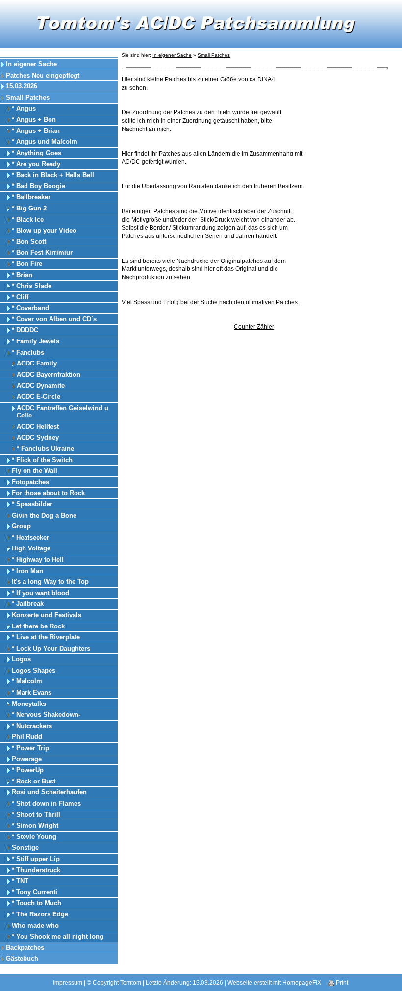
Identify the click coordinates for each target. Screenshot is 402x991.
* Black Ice (28, 219)
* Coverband (30, 308)
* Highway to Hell (38, 559)
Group (21, 526)
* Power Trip (30, 748)
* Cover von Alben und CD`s (54, 319)
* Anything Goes (36, 152)
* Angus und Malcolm (44, 141)
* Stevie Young (34, 836)
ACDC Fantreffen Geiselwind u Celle (62, 411)
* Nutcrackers (32, 726)
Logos (21, 659)
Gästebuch (22, 958)
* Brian (22, 275)
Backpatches (25, 947)
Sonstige (25, 847)
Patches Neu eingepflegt (42, 75)
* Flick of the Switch (42, 460)
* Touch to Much (36, 903)
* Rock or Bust (33, 781)
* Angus (24, 108)
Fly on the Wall (34, 470)
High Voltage (31, 548)
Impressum (67, 982)
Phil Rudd (27, 736)
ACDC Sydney (38, 437)
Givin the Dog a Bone (44, 515)
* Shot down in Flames (46, 803)
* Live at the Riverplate (46, 637)
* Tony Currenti (34, 892)
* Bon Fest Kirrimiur (42, 252)
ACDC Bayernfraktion (48, 374)
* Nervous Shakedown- (46, 714)
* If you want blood (40, 593)
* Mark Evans (31, 692)
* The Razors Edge (40, 914)
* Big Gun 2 (29, 208)
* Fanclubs (28, 352)
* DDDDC (25, 330)
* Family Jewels (35, 341)
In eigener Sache (31, 64)
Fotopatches (30, 482)
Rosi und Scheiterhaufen (49, 792)
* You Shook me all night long (57, 936)
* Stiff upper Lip (36, 858)
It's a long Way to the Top (50, 581)
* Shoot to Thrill (36, 814)
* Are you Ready (36, 164)
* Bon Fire (27, 263)
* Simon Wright (35, 825)
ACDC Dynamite (41, 385)
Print (341, 982)
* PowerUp (28, 770)
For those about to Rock (48, 492)
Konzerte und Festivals (46, 615)
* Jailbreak (28, 603)
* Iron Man (27, 570)
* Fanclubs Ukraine (45, 448)
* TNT (20, 881)
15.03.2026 (21, 86)
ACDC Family (37, 363)
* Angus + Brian (36, 130)
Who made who (35, 925)
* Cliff (20, 297)
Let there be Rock (38, 626)
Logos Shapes (33, 670)
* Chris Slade (31, 285)
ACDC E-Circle (38, 396)
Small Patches (28, 97)
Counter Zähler (254, 326)
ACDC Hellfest (38, 426)
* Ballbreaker (31, 197)
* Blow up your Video (44, 230)
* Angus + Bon (34, 119)
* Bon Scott (29, 241)
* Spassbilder (32, 504)
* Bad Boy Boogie (38, 186)
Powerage (27, 759)
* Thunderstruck (36, 870)
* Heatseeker (30, 537)
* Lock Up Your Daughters (51, 648)
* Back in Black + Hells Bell (53, 175)
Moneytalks (29, 703)
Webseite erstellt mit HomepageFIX (274, 982)
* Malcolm (27, 681)
